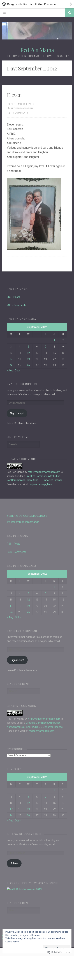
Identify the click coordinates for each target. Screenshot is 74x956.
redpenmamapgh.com (41, 484)
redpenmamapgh (22, 108)
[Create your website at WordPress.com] (37, 4)
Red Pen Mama (37, 49)
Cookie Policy (12, 941)
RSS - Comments (16, 305)
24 (11, 365)
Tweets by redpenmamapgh (23, 521)
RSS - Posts (13, 297)
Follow (14, 863)
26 (28, 365)
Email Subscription (22, 384)
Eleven (14, 95)
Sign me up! (17, 413)
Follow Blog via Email (24, 834)
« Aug (10, 370)
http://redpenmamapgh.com (44, 471)
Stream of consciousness (27, 515)
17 (11, 359)
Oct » (17, 370)
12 (28, 353)
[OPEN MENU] (4, 12)
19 (28, 359)
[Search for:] (23, 444)
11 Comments (20, 112)
